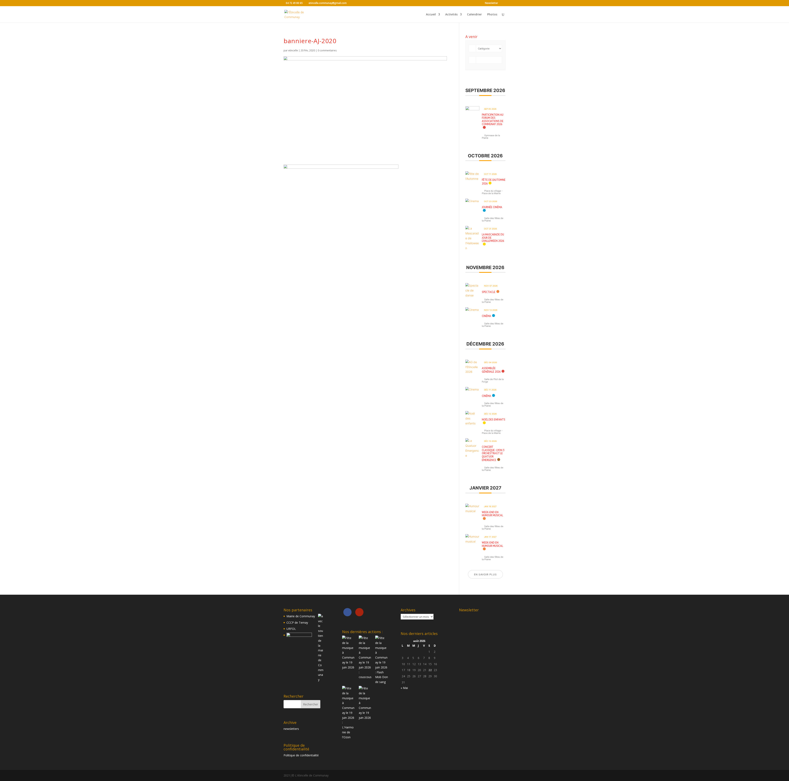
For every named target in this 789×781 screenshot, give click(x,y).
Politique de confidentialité (301, 755)
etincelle (293, 50)
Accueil (431, 14)
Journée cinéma (492, 207)
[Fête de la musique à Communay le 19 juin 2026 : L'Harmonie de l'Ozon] (348, 713)
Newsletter (491, 3)
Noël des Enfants (493, 419)
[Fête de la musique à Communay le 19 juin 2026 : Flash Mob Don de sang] (381, 660)
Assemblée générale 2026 (491, 370)
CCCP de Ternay (297, 622)
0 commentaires (327, 50)
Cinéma (486, 316)
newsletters (291, 729)
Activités (451, 14)
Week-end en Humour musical (492, 513)
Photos (492, 14)
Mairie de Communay (300, 616)
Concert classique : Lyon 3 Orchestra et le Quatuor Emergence (493, 453)
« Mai (404, 688)
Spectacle (488, 292)
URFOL (291, 629)
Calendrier (474, 14)
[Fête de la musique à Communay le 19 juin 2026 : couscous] (365, 658)
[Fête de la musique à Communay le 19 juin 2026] (348, 653)
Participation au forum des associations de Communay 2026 (492, 119)
